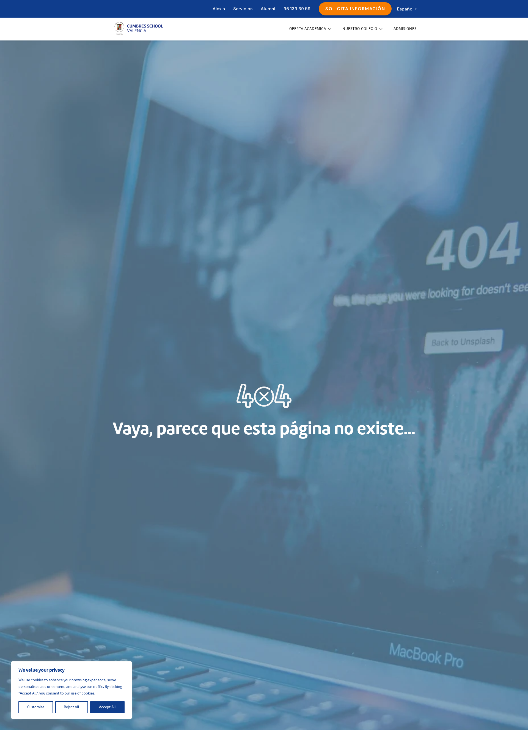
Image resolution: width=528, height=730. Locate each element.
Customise (35, 707)
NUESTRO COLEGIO (359, 29)
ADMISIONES (405, 29)
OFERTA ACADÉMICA (307, 29)
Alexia (219, 9)
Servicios (242, 9)
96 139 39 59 (297, 9)
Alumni (268, 9)
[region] (71, 690)
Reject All (71, 707)
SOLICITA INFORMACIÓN (355, 9)
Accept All (107, 707)
